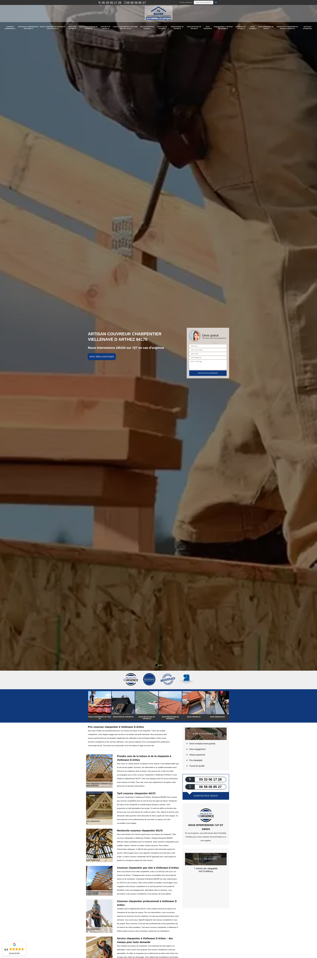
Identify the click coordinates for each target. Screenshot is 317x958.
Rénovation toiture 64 (72, 27)
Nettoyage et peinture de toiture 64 (88, 27)
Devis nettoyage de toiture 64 (194, 27)
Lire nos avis (14, 953)
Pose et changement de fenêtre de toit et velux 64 (52, 27)
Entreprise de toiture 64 (241, 27)
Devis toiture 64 (252, 27)
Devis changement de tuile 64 (266, 27)
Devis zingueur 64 (208, 27)
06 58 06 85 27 (136, 2)
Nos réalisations (102, 356)
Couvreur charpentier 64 (10, 27)
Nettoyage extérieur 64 (307, 27)
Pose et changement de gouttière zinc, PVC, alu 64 (125, 27)
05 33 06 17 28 (111, 2)
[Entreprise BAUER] (158, 13)
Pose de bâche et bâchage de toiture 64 (223, 27)
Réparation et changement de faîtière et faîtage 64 (287, 27)
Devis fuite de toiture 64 (162, 27)
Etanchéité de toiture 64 (105, 27)
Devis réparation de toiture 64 (147, 27)
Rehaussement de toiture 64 (177, 27)
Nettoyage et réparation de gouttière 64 (28, 27)
